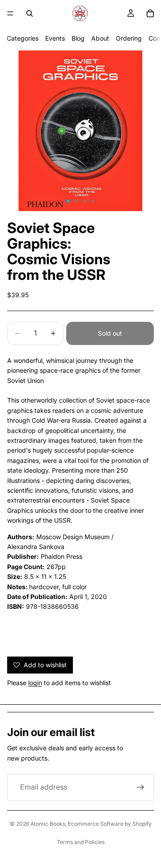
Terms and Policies (81, 842)
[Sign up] (140, 787)
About (100, 38)
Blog (78, 38)
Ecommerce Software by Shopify (110, 823)
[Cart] (150, 13)
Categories (22, 38)
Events (55, 38)
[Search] (29, 13)
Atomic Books (47, 823)
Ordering (129, 38)
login (35, 682)
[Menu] (10, 13)
